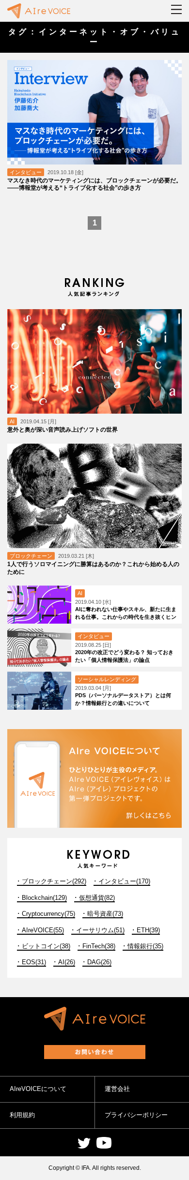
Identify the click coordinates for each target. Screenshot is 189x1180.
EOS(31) (34, 962)
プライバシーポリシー (136, 1115)
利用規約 (22, 1115)
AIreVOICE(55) (43, 930)
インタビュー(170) (124, 881)
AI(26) (66, 962)
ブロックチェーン (31, 556)
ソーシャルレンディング (107, 679)
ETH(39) (148, 930)
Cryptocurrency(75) (48, 913)
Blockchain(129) (44, 897)
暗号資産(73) (105, 913)
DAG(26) (99, 962)
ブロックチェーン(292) (54, 881)
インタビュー (26, 172)
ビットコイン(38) (46, 946)
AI (12, 421)
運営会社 (117, 1088)
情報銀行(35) (145, 946)
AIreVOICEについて (38, 1088)
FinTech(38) (98, 946)
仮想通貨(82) (97, 897)
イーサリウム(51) (100, 930)
